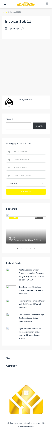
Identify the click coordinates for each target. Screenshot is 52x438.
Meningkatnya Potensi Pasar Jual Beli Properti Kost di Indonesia (32, 304)
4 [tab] (31, 248)
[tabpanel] (26, 229)
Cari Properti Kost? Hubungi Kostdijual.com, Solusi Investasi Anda (31, 318)
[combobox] (26, 184)
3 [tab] (27, 248)
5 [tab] (35, 248)
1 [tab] (19, 248)
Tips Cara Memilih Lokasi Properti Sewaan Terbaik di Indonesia (31, 290)
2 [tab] (23, 248)
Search (9, 119)
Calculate (26, 191)
